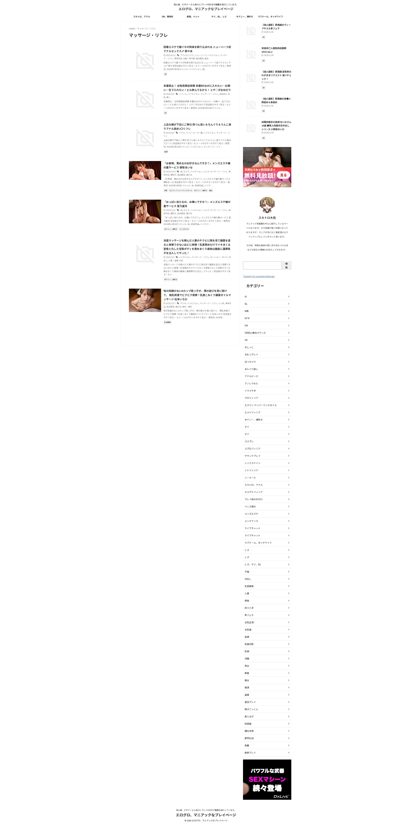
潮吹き (173, 174)
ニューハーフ (200, 55)
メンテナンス (251, 521)
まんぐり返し (251, 369)
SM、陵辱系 (167, 16)
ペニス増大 (250, 506)
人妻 (247, 593)
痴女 (207, 58)
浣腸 (247, 658)
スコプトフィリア (254, 492)
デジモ (183, 303)
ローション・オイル (219, 257)
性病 (247, 651)
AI (246, 296)
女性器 (248, 629)
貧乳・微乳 (187, 306)
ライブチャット (252, 528)
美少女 (189, 174)
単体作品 (178, 58)
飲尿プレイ (250, 752)
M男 (247, 311)
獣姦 (247, 673)
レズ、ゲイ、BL (253, 564)
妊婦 (247, 636)
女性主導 (249, 622)
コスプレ (249, 441)
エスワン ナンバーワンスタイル (261, 405)
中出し (248, 578)
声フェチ (249, 615)
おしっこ (249, 347)
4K (181, 171)
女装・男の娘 (189, 58)
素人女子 (249, 716)
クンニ (189, 132)
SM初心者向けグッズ (255, 332)
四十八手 (249, 607)
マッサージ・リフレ (209, 94)
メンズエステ (251, 513)
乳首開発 (249, 586)
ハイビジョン (213, 55)
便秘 (247, 600)
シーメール (250, 477)
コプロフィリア (252, 448)
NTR (247, 318)
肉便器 (248, 723)
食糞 (247, 745)
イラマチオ (250, 390)
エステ (186, 171)
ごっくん (183, 94)
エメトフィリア (252, 412)
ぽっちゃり (250, 361)
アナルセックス (187, 55)
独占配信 (200, 58)
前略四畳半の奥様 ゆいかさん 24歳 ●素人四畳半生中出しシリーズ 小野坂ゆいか (276, 125)
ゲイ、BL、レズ (219, 16)
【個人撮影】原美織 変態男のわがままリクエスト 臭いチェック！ (276, 75)
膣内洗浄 (249, 730)
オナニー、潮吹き (244, 16)
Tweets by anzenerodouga (259, 276)
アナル (182, 132)
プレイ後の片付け (254, 499)
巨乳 (181, 260)
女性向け (223, 94)
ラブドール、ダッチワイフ (270, 16)
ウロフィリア (251, 397)
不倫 (247, 571)
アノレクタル (251, 383)
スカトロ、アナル (141, 16)
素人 (168, 97)
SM (246, 325)
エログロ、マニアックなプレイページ (206, 8)
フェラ (206, 171)
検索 (286, 265)
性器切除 (249, 644)
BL (246, 303)
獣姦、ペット (193, 16)
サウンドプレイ (252, 455)
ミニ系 (221, 303)
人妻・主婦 (173, 260)
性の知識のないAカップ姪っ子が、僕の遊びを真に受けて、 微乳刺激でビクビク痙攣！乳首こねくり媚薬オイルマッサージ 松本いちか (197, 295)
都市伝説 (249, 738)
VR (246, 340)
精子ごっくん (251, 709)
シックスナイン (252, 463)
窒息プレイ (250, 702)
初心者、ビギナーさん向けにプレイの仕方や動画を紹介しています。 (206, 810)
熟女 (247, 665)
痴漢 (247, 687)
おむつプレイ (251, 354)
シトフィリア (251, 470)
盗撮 (247, 694)
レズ (247, 550)
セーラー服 (198, 132)
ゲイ (247, 426)
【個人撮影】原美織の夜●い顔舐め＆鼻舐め (276, 100)
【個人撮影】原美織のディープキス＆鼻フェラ (276, 26)
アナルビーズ (251, 376)
